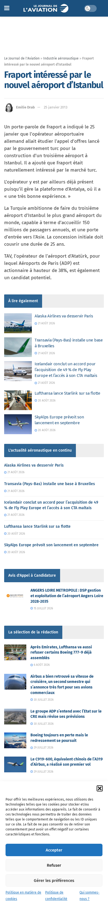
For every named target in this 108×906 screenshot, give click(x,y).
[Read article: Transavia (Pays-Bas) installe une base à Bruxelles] (18, 347)
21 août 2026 (46, 323)
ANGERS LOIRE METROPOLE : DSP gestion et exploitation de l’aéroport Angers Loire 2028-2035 (66, 596)
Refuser (54, 865)
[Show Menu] (6, 8)
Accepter (54, 850)
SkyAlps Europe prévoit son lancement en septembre (51, 545)
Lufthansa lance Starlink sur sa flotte (67, 393)
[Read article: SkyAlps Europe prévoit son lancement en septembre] (18, 424)
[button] (99, 788)
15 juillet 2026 (43, 608)
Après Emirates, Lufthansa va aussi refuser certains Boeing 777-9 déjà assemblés (61, 652)
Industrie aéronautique (61, 58)
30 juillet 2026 (43, 699)
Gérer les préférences (54, 880)
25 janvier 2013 (55, 107)
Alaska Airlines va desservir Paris (64, 316)
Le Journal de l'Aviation (22, 58)
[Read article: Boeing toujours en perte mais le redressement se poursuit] (15, 740)
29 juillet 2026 (43, 747)
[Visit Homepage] (47, 8)
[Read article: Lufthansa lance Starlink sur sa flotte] (18, 400)
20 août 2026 (46, 400)
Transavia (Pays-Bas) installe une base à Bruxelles (49, 484)
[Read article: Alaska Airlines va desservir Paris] (18, 323)
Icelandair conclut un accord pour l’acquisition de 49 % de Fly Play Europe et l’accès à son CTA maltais (66, 369)
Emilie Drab (25, 107)
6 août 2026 (41, 665)
